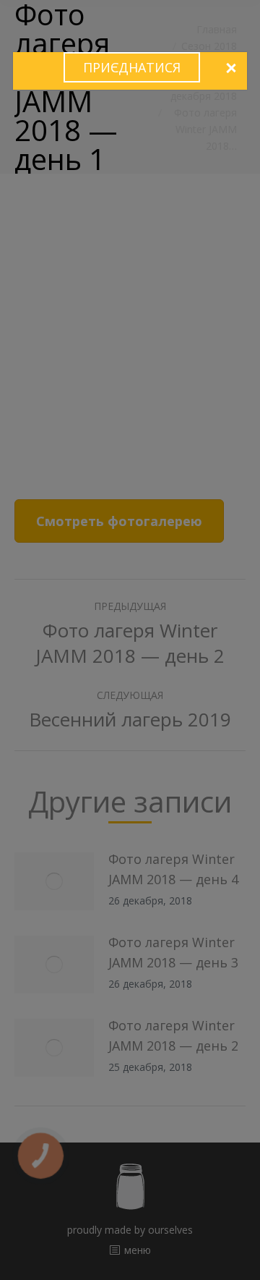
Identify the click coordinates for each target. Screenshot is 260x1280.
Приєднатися (132, 67)
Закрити (230, 69)
